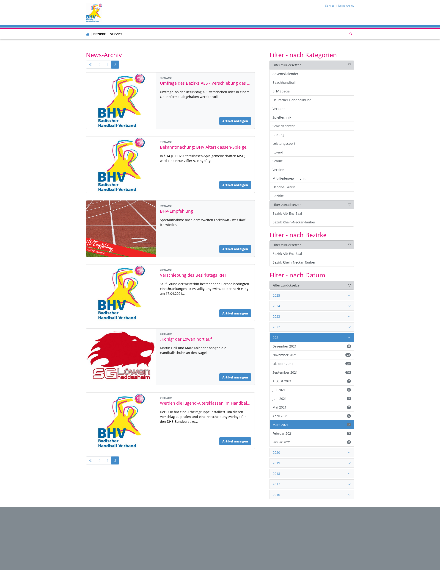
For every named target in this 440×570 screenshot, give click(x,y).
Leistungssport (283, 143)
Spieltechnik (281, 117)
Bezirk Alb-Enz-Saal (287, 213)
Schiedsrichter (283, 126)
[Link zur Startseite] (94, 12)
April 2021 (310, 416)
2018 (276, 473)
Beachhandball (284, 82)
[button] (99, 29)
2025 (276, 295)
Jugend (277, 152)
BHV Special (281, 91)
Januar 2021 (310, 442)
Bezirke (99, 34)
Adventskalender (285, 74)
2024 (276, 306)
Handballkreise (284, 187)
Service (116, 34)
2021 (276, 337)
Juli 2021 (310, 390)
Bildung (278, 135)
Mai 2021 (310, 407)
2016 (276, 494)
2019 (276, 463)
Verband (279, 108)
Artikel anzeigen (235, 121)
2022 (276, 327)
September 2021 (310, 372)
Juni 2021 (310, 398)
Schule (277, 161)
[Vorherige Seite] (99, 65)
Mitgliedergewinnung (288, 178)
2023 (276, 316)
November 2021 (310, 355)
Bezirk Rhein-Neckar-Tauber (293, 222)
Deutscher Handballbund (291, 100)
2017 (276, 484)
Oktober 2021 (310, 363)
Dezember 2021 (310, 346)
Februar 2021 (310, 433)
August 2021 (310, 381)
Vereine (278, 169)
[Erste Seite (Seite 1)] (90, 65)
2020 (276, 452)
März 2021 (310, 425)
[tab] (312, 295)
